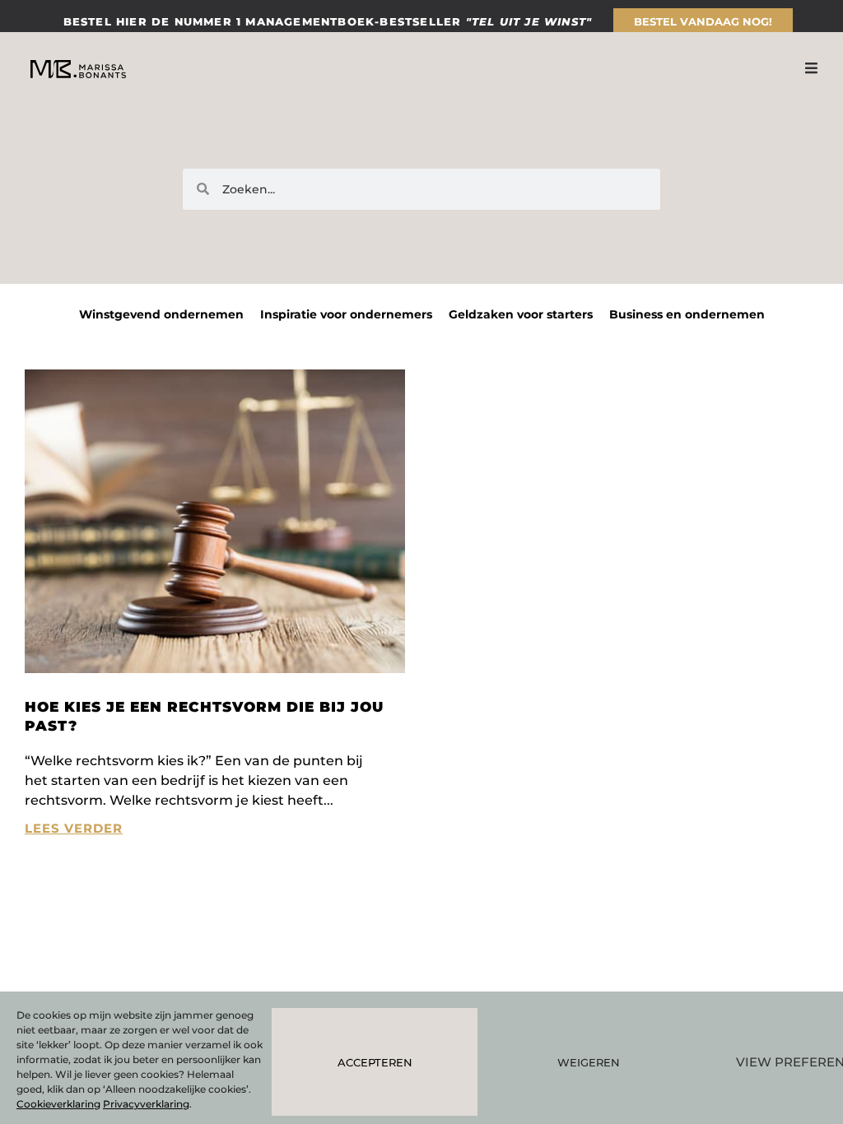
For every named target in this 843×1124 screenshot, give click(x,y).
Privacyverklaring (146, 1104)
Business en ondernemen (687, 314)
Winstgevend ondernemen (161, 314)
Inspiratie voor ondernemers (346, 314)
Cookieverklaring (58, 1104)
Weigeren (588, 1062)
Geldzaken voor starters (521, 314)
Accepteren (375, 1062)
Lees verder (74, 828)
